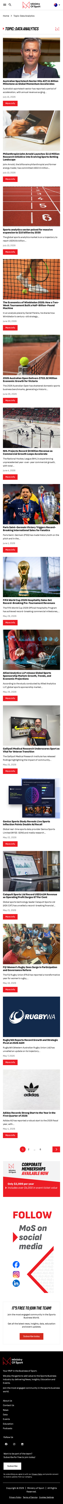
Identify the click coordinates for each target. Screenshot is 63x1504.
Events (6, 1419)
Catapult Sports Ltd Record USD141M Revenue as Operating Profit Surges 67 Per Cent (30, 896)
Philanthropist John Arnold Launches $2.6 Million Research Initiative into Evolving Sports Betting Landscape (31, 156)
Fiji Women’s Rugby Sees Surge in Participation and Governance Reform (30, 969)
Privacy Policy (37, 1474)
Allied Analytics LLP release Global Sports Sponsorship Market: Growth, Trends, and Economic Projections (27, 675)
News (5, 1410)
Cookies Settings (46, 1497)
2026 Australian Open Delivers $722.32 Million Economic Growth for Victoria (30, 380)
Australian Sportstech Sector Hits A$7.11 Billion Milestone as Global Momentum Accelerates (30, 83)
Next (56, 1149)
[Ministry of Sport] (31, 5)
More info (10, 103)
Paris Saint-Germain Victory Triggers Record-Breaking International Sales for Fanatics (29, 529)
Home (6, 16)
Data (5, 1414)
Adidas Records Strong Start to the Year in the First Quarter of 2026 (29, 1114)
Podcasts (7, 1428)
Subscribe (12, 1466)
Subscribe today (31, 1336)
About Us (7, 1400)
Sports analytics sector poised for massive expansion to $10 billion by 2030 (28, 231)
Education (8, 1424)
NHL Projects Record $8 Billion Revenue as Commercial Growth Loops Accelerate (28, 452)
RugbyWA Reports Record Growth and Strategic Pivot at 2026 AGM (30, 1042)
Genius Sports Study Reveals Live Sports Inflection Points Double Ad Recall (26, 823)
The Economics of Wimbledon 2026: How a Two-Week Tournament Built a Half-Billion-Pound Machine (31, 305)
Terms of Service (30, 1497)
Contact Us (8, 1405)
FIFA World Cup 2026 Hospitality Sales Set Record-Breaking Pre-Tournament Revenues (29, 602)
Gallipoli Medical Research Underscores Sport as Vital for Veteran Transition (31, 750)
